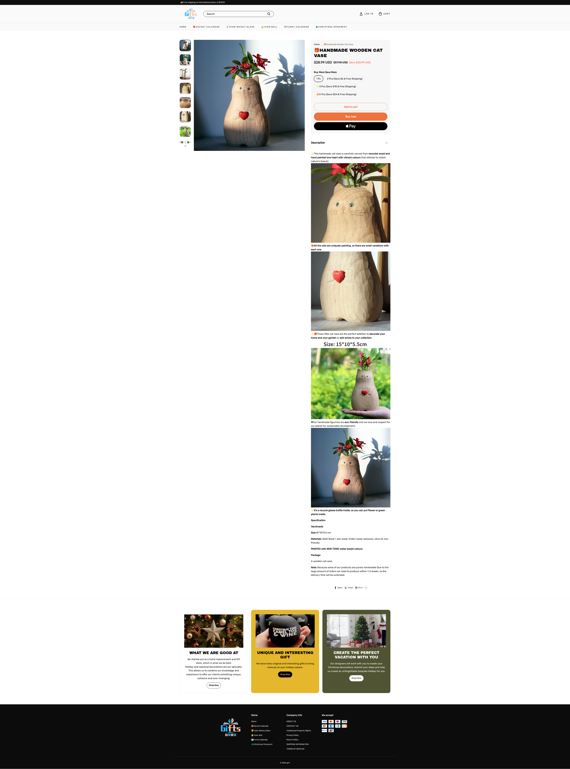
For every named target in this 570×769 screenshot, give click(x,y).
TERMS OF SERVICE (295, 749)
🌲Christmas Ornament (331, 27)
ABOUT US (291, 721)
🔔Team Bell (269, 27)
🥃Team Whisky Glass (240, 27)
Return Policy (292, 740)
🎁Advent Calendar (206, 27)
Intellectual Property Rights (298, 730)
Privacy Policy (292, 735)
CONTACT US (292, 726)
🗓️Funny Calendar (296, 27)
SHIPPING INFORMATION (297, 744)
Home (183, 27)
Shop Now (214, 685)
